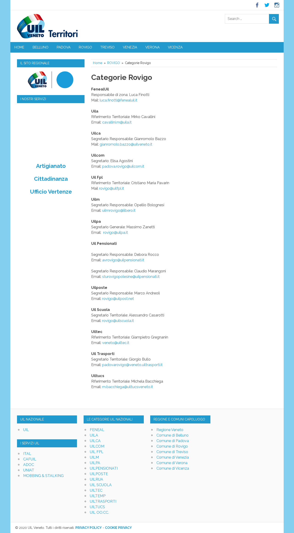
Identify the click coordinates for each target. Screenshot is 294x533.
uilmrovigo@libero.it (119, 210)
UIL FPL (96, 452)
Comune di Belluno (172, 435)
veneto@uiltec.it (115, 343)
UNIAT (28, 470)
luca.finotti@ (110, 100)
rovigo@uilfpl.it (111, 188)
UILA (94, 435)
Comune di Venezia (172, 457)
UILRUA (96, 479)
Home (19, 47)
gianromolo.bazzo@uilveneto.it (126, 144)
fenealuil (127, 100)
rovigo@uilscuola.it (118, 321)
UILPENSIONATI (104, 468)
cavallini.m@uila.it (117, 122)
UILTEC (96, 490)
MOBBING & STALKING (43, 476)
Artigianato (51, 166)
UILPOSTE (99, 474)
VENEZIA (130, 47)
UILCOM (97, 446)
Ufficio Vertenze (51, 191)
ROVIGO (85, 47)
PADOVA (64, 47)
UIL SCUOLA (101, 485)
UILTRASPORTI (103, 501)
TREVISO (107, 47)
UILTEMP (97, 496)
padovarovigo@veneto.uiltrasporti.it (132, 365)
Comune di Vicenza (172, 468)
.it (136, 100)
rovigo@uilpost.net (118, 298)
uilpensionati (130, 260)
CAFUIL (29, 459)
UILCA (95, 441)
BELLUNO (40, 47)
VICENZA (175, 47)
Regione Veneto (169, 430)
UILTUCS (97, 507)
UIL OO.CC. (99, 512)
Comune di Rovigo (172, 446)
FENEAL (97, 430)
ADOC (28, 464)
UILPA (95, 463)
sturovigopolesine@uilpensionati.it (131, 276)
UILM (94, 457)
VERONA (152, 47)
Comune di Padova (172, 441)
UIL (26, 430)
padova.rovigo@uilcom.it (123, 166)
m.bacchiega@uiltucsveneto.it (127, 387)
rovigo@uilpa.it (115, 232)
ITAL (27, 453)
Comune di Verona (171, 463)
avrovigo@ (111, 260)
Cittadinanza (51, 178)
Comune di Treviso (172, 452)
